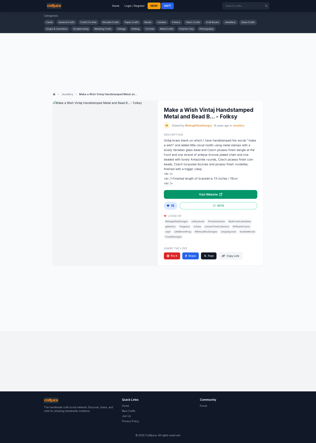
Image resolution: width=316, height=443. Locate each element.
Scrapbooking (81, 28)
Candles (161, 22)
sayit (167, 231)
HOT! (167, 5)
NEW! (154, 5)
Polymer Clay (186, 28)
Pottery (176, 22)
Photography (207, 28)
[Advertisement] (158, 60)
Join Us (126, 416)
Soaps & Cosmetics (56, 28)
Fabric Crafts (193, 22)
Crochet (149, 28)
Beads (147, 22)
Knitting (135, 28)
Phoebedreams (216, 221)
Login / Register (135, 5)
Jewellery (230, 22)
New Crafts (128, 410)
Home (115, 5)
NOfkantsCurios (241, 226)
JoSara (197, 226)
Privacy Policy (130, 421)
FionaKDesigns (173, 236)
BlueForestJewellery (240, 221)
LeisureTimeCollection (217, 226)
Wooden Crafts (110, 22)
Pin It (174, 255)
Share (192, 255)
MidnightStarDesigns (198, 125)
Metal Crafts (166, 28)
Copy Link (233, 255)
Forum (203, 405)
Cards (49, 22)
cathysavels (197, 221)
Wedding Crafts (102, 28)
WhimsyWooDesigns (206, 231)
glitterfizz (170, 226)
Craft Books (212, 22)
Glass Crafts (248, 22)
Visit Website (209, 194)
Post (211, 255)
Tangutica (184, 226)
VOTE (220, 205)
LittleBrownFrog (182, 231)
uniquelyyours (228, 231)
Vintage (121, 28)
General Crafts (66, 22)
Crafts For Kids (88, 22)
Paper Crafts (132, 22)
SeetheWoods (247, 231)
